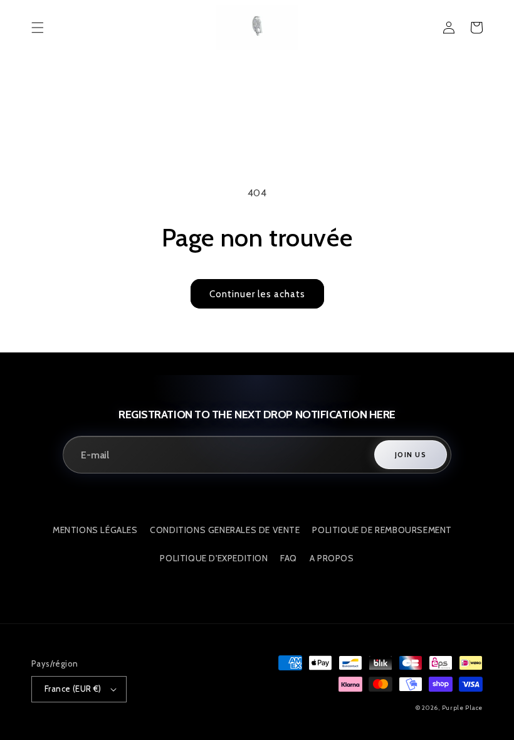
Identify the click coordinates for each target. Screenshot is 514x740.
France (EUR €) (73, 689)
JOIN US (410, 454)
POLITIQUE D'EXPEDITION (214, 558)
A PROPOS (332, 558)
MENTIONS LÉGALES (95, 530)
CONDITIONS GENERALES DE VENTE (225, 530)
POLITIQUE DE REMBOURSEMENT (382, 530)
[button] (37, 27)
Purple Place (462, 708)
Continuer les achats (257, 294)
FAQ (288, 558)
